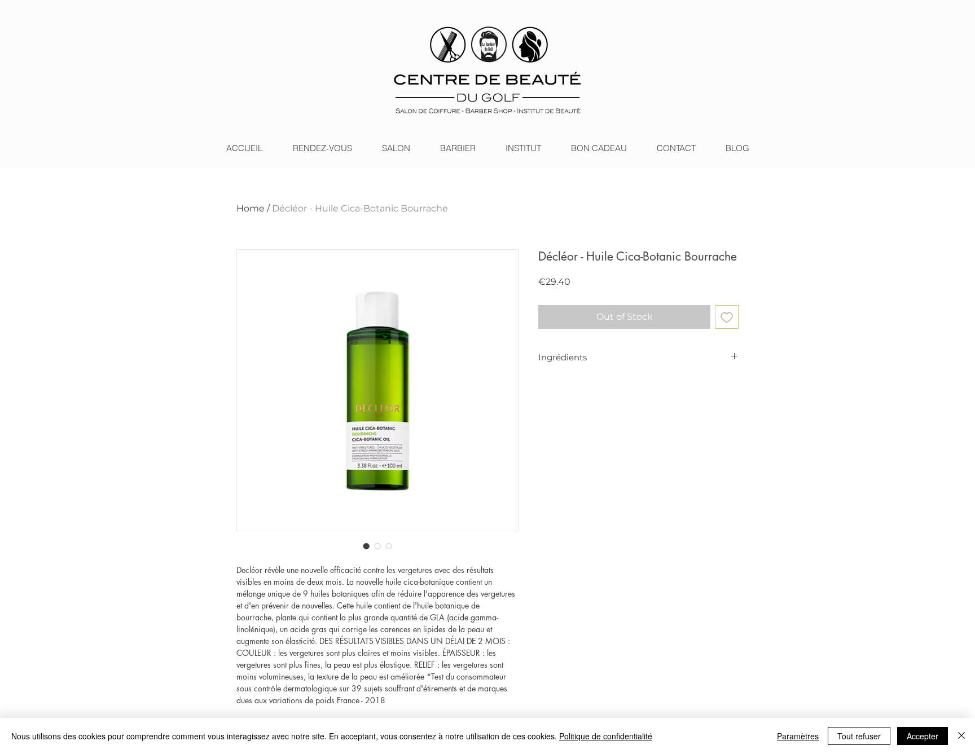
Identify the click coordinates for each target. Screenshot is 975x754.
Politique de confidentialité (605, 736)
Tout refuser (859, 736)
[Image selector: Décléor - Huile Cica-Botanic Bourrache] (366, 546)
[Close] (961, 736)
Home (250, 208)
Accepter (922, 736)
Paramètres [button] (798, 736)
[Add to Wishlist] (727, 317)
